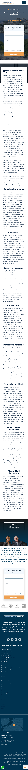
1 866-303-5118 (17, 20)
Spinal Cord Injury (5, 661)
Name (7, 32)
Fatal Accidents (4, 671)
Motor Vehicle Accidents (6, 651)
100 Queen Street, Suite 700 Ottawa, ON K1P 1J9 (8, 742)
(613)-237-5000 (9, 735)
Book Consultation (14, 54)
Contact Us (3, 691)
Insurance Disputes (5, 659)
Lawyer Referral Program (7, 683)
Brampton (3, 706)
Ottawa (3, 708)
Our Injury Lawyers (5, 687)
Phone (7, 40)
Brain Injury (3, 663)
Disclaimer (3, 695)
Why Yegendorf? (5, 680)
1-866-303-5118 (10, 737)
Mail (6, 36)
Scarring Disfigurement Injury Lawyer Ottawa (11, 667)
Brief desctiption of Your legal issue (14, 45)
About (2, 685)
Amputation (4, 665)
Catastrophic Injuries (6, 649)
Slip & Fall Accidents (6, 655)
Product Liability (5, 653)
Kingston (3, 704)
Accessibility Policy (5, 693)
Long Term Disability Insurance (8, 657)
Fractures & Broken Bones (7, 669)
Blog (2, 689)
